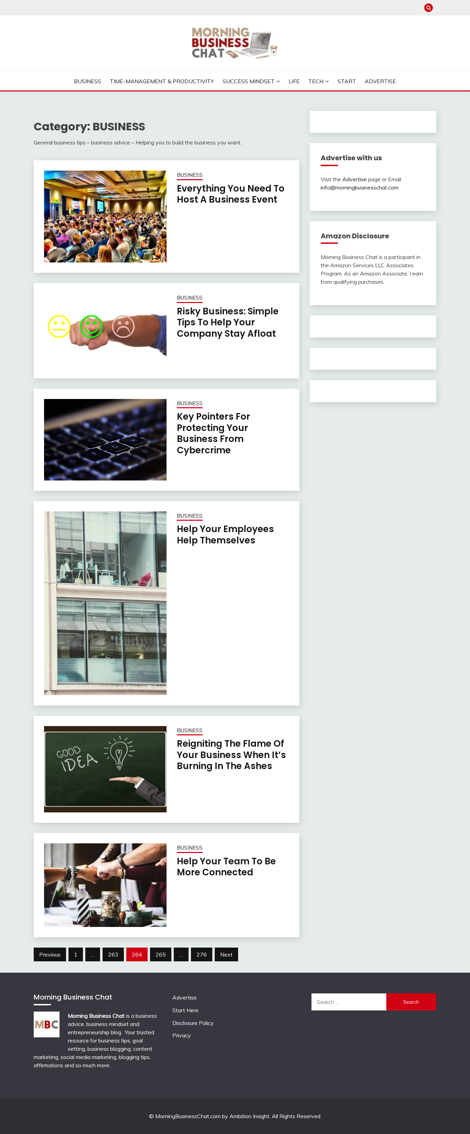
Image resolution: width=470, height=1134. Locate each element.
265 (161, 954)
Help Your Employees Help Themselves (225, 535)
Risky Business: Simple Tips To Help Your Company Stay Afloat (228, 322)
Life (294, 81)
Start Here (185, 1010)
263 (113, 954)
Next (226, 954)
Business (87, 81)
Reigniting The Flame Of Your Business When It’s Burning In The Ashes (231, 754)
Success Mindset (249, 81)
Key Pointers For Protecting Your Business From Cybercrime (213, 433)
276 (201, 954)
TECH (315, 81)
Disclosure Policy (193, 1022)
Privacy (181, 1035)
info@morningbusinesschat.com (359, 187)
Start (347, 81)
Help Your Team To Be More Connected (226, 867)
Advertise (380, 81)
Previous (50, 954)
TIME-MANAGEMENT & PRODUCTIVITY (162, 81)
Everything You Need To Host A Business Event (231, 194)
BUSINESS (190, 175)
